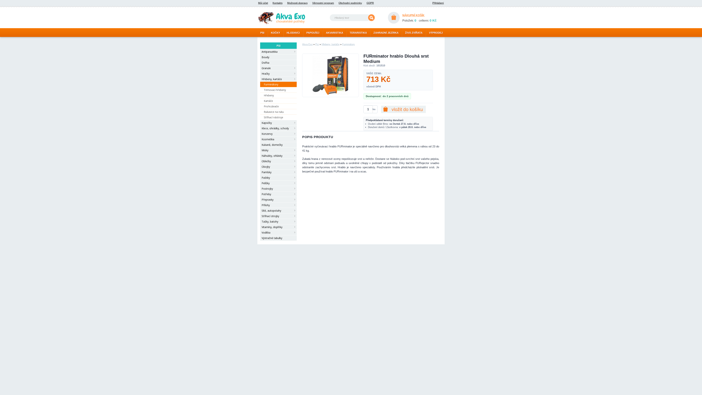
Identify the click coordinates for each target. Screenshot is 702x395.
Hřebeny (269, 95)
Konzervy (267, 134)
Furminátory (271, 84)
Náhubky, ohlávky (272, 155)
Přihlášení (438, 2)
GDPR (370, 2)
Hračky (266, 73)
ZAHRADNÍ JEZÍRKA (386, 32)
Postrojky (267, 188)
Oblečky (266, 161)
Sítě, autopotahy (271, 210)
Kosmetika (268, 139)
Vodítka (266, 232)
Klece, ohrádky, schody (275, 128)
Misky (265, 150)
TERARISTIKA (358, 32)
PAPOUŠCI (312, 32)
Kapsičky (267, 123)
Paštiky (266, 177)
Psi (317, 44)
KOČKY (275, 32)
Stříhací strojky (270, 216)
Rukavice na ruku (274, 112)
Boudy (265, 57)
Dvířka (265, 62)
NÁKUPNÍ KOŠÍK (413, 15)
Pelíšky (266, 183)
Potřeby (266, 194)
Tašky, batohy (270, 221)
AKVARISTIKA (334, 32)
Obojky (266, 166)
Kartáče (268, 101)
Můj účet (263, 2)
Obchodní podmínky (350, 2)
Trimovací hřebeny (275, 90)
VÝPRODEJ (436, 32)
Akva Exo (307, 44)
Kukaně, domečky (272, 144)
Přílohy (266, 205)
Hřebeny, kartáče (272, 79)
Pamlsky (266, 172)
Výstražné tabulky (272, 238)
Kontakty (278, 2)
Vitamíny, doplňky (272, 227)
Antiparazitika (270, 51)
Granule (266, 68)
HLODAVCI (293, 32)
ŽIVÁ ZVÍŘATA (413, 32)
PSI (262, 32)
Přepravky (267, 199)
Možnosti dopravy (297, 2)
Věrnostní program (323, 2)
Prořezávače (271, 106)
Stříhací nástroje (273, 117)
